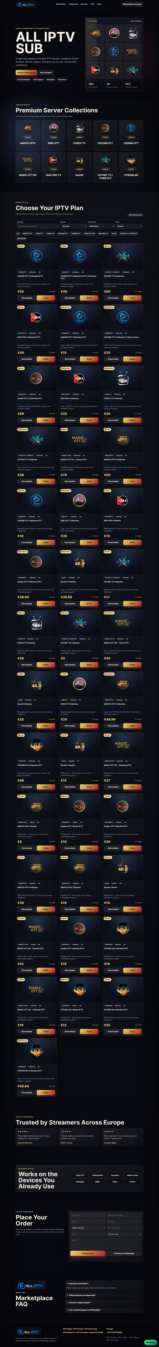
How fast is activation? (78, 1283)
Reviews (84, 4)
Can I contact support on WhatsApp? (84, 1310)
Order (99, 4)
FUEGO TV (50, 233)
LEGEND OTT (76, 233)
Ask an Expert (46, 72)
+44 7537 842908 (114, 1332)
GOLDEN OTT (63, 233)
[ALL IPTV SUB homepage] (26, 4)
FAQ (92, 4)
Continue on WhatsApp (124, 1253)
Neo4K (114, 233)
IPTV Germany (91, 1329)
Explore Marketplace (26, 72)
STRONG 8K (21, 238)
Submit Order (88, 1253)
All (18, 233)
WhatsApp (150, 1342)
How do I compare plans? (79, 1302)
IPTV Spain (67, 1329)
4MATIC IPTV (27, 233)
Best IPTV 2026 (96, 1332)
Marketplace (61, 4)
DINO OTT (39, 233)
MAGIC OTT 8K (89, 233)
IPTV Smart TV (69, 1332)
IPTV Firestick (83, 1332)
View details (26, 298)
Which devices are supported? (82, 1295)
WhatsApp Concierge (132, 4)
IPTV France (78, 1329)
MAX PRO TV (103, 233)
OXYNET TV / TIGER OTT (129, 233)
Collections (73, 4)
